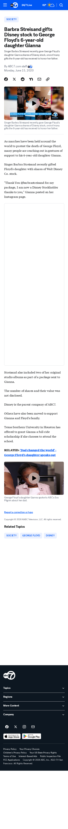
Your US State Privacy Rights (43, 753)
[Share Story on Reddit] (23, 79)
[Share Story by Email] (39, 79)
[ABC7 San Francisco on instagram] (24, 727)
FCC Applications (11, 760)
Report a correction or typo (18, 512)
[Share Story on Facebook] (6, 79)
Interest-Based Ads (28, 756)
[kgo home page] (9, 675)
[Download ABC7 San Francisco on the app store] (12, 736)
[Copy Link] (48, 79)
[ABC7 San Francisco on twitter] (15, 727)
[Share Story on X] (14, 79)
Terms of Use (9, 756)
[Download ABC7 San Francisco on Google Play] (31, 736)
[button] (5, 4)
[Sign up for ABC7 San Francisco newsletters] (33, 727)
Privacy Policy (10, 749)
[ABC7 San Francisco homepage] (14, 5)
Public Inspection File (50, 756)
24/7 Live (27, 5)
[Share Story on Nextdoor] (31, 79)
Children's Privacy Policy (15, 753)
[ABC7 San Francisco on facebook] (7, 727)
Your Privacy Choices (29, 749)
